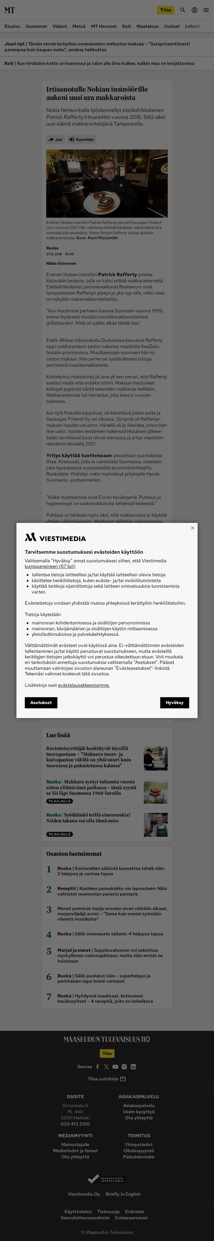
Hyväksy (175, 703)
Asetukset (41, 703)
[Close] (192, 528)
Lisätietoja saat (67, 685)
